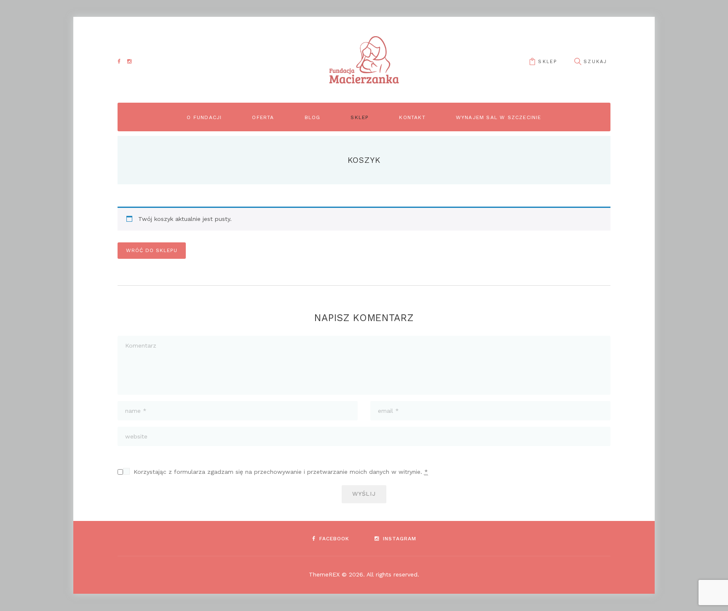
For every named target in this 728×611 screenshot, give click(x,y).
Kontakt (412, 117)
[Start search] (577, 61)
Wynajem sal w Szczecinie (498, 117)
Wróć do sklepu (151, 250)
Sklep (547, 61)
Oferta (263, 117)
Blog (313, 117)
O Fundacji (204, 117)
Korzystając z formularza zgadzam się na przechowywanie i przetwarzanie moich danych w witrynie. (281, 471)
